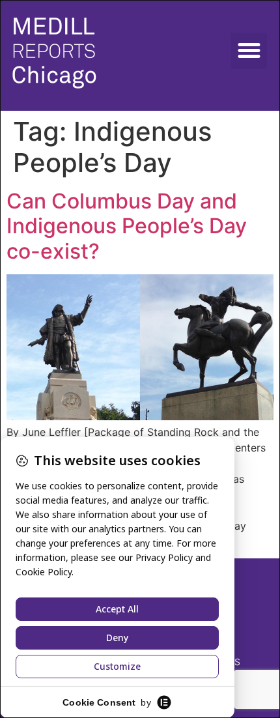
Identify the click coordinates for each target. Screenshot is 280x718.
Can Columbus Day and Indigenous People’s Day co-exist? (127, 226)
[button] (249, 51)
